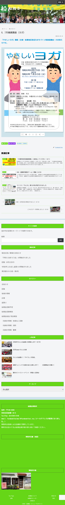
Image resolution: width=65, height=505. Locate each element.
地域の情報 (12, 143)
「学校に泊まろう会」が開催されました (16, 257)
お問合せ (32, 500)
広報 (11, 498)
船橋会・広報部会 (23, 143)
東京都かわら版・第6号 (10, 271)
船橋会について (32, 495)
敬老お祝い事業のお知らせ (11, 253)
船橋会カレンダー (32, 498)
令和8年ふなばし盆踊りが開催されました (16, 267)
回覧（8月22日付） (8, 262)
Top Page (11, 495)
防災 (54, 498)
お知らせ (5, 143)
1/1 (22, 134)
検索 (3, 236)
